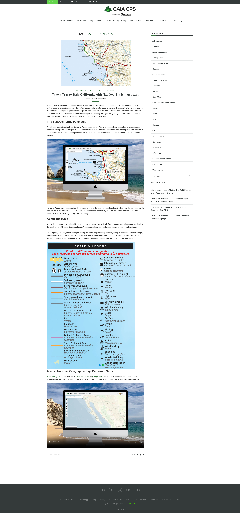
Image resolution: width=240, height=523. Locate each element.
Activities (149, 21)
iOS (154, 131)
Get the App (81, 21)
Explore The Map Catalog (116, 21)
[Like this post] (129, 455)
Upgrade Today (96, 21)
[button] (61, 2)
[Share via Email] (143, 455)
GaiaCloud (156, 108)
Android (155, 46)
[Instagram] (120, 490)
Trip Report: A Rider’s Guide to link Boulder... (82, 2)
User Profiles (157, 170)
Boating (155, 69)
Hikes (154, 114)
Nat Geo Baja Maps (55, 376)
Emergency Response (161, 80)
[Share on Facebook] (132, 455)
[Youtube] (128, 490)
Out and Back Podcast (161, 159)
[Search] (181, 21)
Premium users (82, 376)
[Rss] (137, 490)
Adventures (163, 21)
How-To (155, 119)
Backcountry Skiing (160, 63)
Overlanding (157, 164)
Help (175, 21)
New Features (135, 21)
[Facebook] (102, 490)
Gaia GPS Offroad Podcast (163, 103)
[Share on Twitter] (135, 455)
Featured (156, 86)
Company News (159, 74)
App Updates (157, 58)
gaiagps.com (97, 376)
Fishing (155, 91)
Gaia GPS (156, 97)
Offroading (156, 153)
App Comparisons (160, 52)
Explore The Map (66, 21)
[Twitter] (111, 490)
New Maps (156, 142)
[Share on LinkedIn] (137, 455)
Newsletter (156, 147)
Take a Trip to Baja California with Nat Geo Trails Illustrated (95, 94)
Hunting (155, 125)
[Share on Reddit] (140, 455)
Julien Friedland (99, 98)
